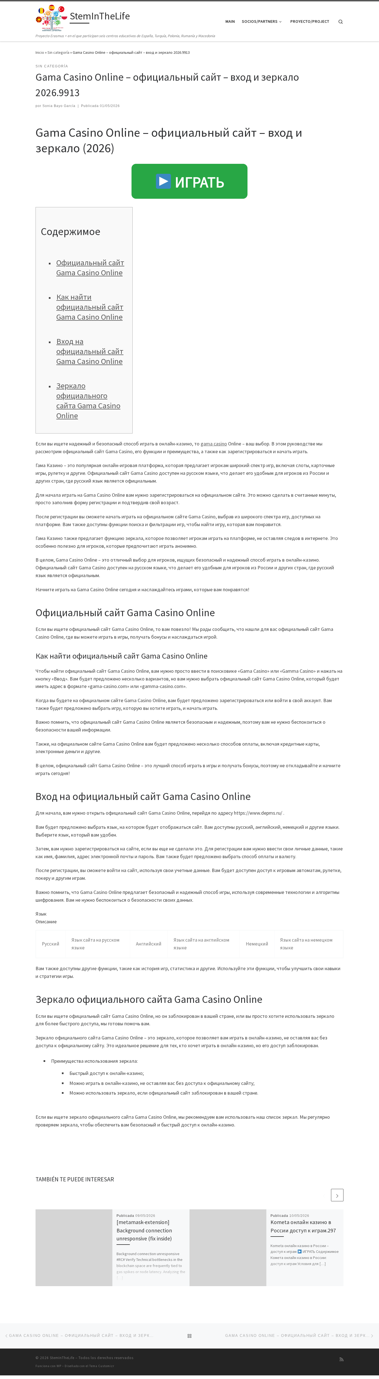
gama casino (214, 443)
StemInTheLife (62, 1357)
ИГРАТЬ (198, 181)
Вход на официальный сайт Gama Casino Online (89, 351)
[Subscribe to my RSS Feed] (341, 1359)
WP (59, 1366)
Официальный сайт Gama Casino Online (90, 267)
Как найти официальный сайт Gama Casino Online (89, 307)
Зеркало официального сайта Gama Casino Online (88, 400)
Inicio (40, 52)
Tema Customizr (101, 1366)
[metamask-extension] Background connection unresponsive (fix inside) (144, 1230)
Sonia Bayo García (58, 106)
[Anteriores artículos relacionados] (324, 1195)
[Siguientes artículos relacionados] (337, 1195)
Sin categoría (58, 52)
